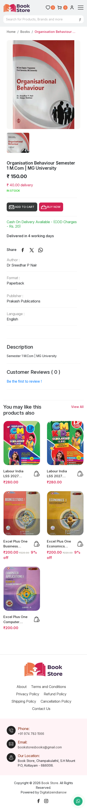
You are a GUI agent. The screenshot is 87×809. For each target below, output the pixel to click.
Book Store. (50, 783)
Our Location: (29, 755)
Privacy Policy (30, 694)
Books (25, 32)
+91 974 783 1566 (31, 733)
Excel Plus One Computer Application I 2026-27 (15, 619)
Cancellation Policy (58, 701)
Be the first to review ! (24, 381)
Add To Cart (25, 207)
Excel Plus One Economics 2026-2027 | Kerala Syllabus (59, 544)
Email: (22, 742)
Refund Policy (57, 694)
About (24, 686)
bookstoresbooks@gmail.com (40, 747)
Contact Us (43, 708)
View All (77, 407)
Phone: (23, 728)
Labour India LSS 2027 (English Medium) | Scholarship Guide (57, 474)
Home (11, 32)
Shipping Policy (26, 701)
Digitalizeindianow (53, 792)
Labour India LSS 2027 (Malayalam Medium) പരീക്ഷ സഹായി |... (16, 474)
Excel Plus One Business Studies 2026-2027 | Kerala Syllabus (15, 544)
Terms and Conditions (50, 686)
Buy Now (54, 207)
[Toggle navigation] (81, 7)
